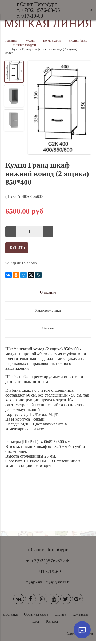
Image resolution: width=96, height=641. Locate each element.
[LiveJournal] (38, 275)
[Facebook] (30, 599)
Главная (11, 40)
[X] (31, 275)
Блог (36, 621)
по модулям (52, 40)
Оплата (60, 614)
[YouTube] (54, 599)
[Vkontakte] (18, 599)
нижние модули (24, 45)
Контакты (80, 614)
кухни (30, 40)
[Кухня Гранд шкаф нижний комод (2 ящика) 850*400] (59, 108)
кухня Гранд (78, 40)
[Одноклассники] (16, 275)
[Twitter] (65, 599)
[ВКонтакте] (8, 275)
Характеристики (48, 310)
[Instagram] (42, 599)
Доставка (10, 614)
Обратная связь (36, 614)
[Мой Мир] (23, 275)
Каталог (52, 621)
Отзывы (48, 328)
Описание (48, 292)
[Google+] (77, 599)
